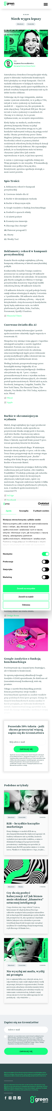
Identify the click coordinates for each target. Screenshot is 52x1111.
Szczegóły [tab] (23, 511)
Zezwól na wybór (26, 597)
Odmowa (26, 605)
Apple (10, 402)
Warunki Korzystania (16, 765)
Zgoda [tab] (8, 511)
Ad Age (10, 495)
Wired (10, 398)
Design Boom (13, 615)
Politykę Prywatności (33, 763)
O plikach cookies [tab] (41, 511)
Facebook (11, 500)
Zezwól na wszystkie (26, 588)
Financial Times (14, 316)
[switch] (45, 562)
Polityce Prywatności (16, 762)
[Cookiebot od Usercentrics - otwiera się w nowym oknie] (38, 504)
